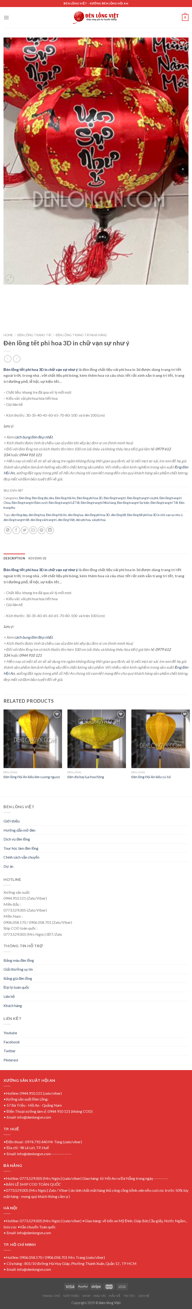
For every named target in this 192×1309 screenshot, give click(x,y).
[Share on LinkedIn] (50, 530)
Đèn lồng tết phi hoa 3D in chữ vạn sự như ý (41, 369)
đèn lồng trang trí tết (16, 520)
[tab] (14, 558)
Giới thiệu (12, 821)
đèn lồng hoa (37, 515)
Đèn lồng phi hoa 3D (90, 498)
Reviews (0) (37, 558)
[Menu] (6, 17)
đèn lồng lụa (75, 515)
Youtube (10, 1032)
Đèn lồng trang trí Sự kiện (133, 503)
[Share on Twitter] (25, 530)
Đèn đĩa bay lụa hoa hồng (85, 777)
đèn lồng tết (118, 515)
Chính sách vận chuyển (21, 857)
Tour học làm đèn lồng (21, 848)
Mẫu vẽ (115, 1296)
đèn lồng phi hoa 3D (97, 515)
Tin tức (129, 1296)
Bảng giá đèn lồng (18, 978)
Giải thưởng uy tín (18, 969)
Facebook (12, 1042)
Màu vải (99, 1296)
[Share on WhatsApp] (8, 530)
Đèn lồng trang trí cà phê (142, 498)
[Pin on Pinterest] (41, 530)
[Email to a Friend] (33, 530)
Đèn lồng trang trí (34, 335)
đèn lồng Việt (66, 520)
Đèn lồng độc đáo (43, 498)
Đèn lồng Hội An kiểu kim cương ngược (32, 777)
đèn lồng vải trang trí (43, 520)
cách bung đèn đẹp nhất (33, 437)
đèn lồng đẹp (19, 515)
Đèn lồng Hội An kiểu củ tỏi (151, 777)
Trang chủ (51, 1296)
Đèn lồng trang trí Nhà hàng (81, 335)
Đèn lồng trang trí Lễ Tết (64, 503)
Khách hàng (13, 1005)
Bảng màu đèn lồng (19, 960)
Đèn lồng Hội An (65, 498)
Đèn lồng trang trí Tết (164, 503)
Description (14, 558)
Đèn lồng (25, 498)
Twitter (10, 1051)
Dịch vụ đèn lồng (17, 839)
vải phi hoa (99, 520)
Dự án (8, 866)
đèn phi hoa (83, 520)
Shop (86, 1296)
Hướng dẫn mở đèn (19, 830)
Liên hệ (9, 996)
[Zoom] (9, 278)
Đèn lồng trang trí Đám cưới (30, 503)
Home (8, 335)
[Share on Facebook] (16, 530)
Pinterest (11, 1060)
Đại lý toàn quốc (17, 987)
